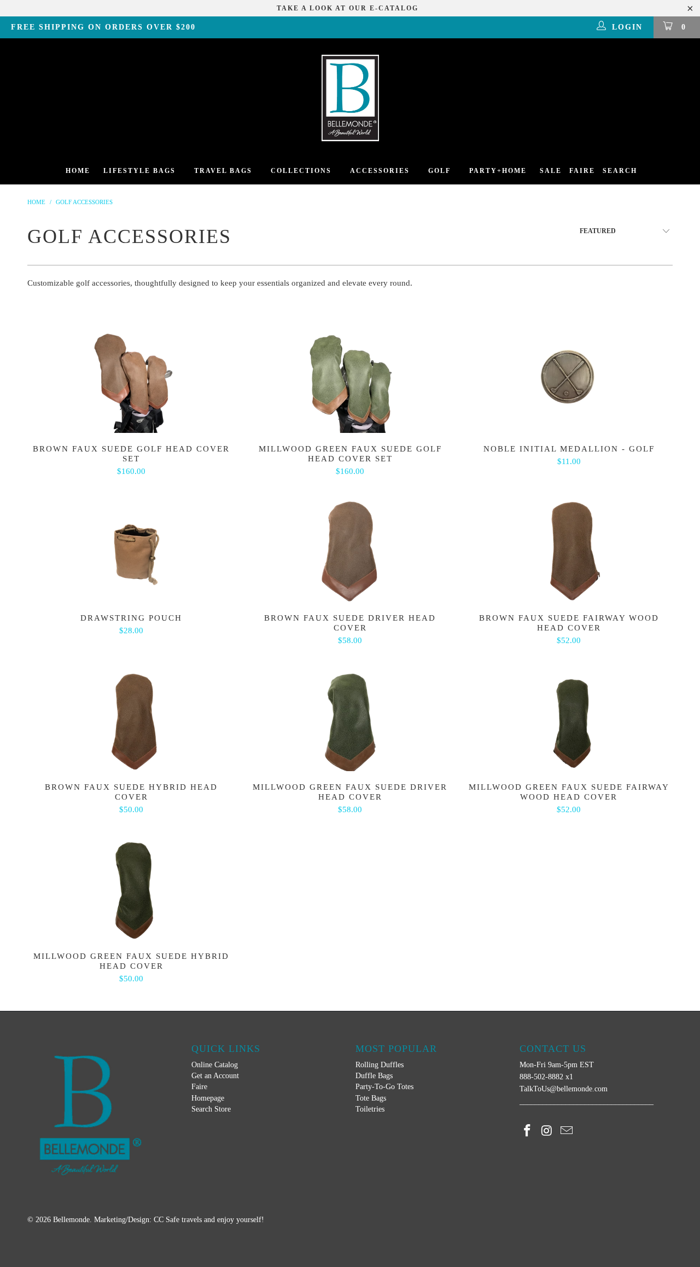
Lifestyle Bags (139, 171)
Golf (439, 171)
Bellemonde (71, 1220)
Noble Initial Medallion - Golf (569, 378)
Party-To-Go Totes (384, 1087)
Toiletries (369, 1109)
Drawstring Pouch (131, 547)
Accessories (380, 171)
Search (620, 171)
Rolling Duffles (379, 1065)
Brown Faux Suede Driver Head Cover (350, 547)
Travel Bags (223, 171)
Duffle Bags (374, 1076)
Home (78, 171)
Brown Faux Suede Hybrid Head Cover (131, 716)
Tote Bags (370, 1098)
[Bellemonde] (350, 98)
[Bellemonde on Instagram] (547, 1131)
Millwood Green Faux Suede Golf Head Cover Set (350, 378)
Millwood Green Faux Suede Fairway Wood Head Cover (569, 716)
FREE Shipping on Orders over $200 (103, 27)
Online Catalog (214, 1065)
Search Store (211, 1109)
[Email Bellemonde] (566, 1131)
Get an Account (215, 1076)
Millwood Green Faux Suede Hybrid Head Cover (131, 885)
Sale (551, 171)
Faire (582, 171)
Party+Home (498, 171)
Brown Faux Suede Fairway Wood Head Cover (569, 547)
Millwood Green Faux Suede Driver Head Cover (350, 716)
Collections (301, 171)
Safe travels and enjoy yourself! (215, 1220)
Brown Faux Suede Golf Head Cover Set (131, 378)
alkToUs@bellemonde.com (566, 1089)
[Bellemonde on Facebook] (528, 1131)
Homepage (207, 1098)
